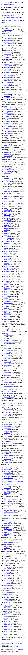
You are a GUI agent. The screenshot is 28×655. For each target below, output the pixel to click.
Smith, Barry (7, 152)
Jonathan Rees (8, 181)
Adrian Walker (7, 424)
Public (17, 2)
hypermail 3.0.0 (22, 649)
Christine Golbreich (9, 553)
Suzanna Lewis (8, 379)
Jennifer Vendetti (8, 30)
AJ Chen (6, 558)
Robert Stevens (8, 479)
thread (8, 17)
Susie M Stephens (8, 386)
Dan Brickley (7, 230)
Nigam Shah (7, 304)
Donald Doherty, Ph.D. (9, 530)
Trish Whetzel (7, 138)
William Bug (7, 40)
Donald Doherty (8, 38)
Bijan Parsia (7, 62)
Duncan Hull (7, 96)
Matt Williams (7, 431)
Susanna (6, 135)
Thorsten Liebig (8, 409)
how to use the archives (12, 20)
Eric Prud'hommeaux (9, 162)
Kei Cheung (7, 362)
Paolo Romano (8, 476)
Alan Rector (7, 108)
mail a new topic (14, 19)
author (13, 17)
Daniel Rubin (7, 592)
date (17, 17)
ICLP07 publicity (8, 421)
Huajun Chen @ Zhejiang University (13, 203)
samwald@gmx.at (8, 42)
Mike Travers (7, 466)
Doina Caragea (8, 402)
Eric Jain (6, 251)
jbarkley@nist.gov (8, 373)
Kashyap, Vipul (8, 65)
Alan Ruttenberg (8, 64)
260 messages (6, 12)
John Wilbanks (7, 55)
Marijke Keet (7, 213)
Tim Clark (6, 301)
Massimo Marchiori (9, 396)
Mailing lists (11, 2)
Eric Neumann (7, 54)
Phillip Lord (7, 211)
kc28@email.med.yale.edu (11, 511)
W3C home (4, 2)
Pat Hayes (6, 193)
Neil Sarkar (7, 52)
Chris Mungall (7, 82)
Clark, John (7, 283)
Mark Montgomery (8, 303)
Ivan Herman (7, 350)
